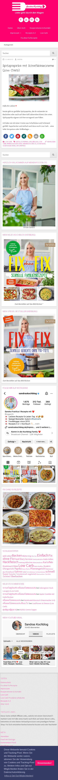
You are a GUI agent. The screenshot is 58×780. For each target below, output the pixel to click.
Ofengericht (8, 568)
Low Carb (44, 33)
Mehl (36, 566)
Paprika (18, 568)
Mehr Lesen (51, 142)
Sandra (19, 59)
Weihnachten (41, 574)
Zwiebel (6, 576)
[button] (5, 136)
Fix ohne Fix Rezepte (29, 38)
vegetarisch (32, 574)
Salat (24, 572)
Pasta (28, 569)
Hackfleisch (10, 562)
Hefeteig (22, 562)
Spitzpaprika (20, 146)
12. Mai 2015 (9, 59)
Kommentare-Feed (8, 742)
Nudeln (47, 566)
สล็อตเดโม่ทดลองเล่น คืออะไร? (16, 603)
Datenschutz (6, 682)
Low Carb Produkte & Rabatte (13, 698)
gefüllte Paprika (22, 142)
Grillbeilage (33, 142)
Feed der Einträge (8, 739)
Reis (4, 572)
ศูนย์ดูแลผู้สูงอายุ (10, 609)
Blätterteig (26, 556)
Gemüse (28, 559)
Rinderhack (10, 572)
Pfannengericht (38, 568)
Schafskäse (41, 144)
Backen (17, 555)
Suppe (5, 574)
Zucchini (48, 574)
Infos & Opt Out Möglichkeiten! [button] (18, 776)
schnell (50, 571)
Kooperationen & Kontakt (40, 28)
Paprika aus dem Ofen (14, 144)
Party (23, 569)
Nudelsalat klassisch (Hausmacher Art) (39, 600)
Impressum (14, 33)
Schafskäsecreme (9, 146)
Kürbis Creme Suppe (28, 609)
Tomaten (12, 574)
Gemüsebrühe (38, 559)
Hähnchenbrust (37, 562)
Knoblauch (8, 566)
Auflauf (9, 556)
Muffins (40, 566)
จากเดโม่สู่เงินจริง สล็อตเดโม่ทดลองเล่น (19, 588)
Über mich (21, 28)
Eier (35, 556)
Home (10, 28)
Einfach (42, 555)
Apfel (4, 556)
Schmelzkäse (40, 572)
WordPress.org (7, 745)
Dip (33, 556)
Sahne (18, 571)
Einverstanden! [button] (45, 763)
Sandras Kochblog (29, 8)
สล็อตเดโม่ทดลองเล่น (12, 600)
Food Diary (19, 559)
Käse (15, 566)
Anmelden (5, 736)
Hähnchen (28, 562)
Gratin (45, 559)
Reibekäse (49, 569)
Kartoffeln (48, 562)
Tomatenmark (21, 574)
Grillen (50, 559)
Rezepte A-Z (31, 33)
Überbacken (17, 576)
